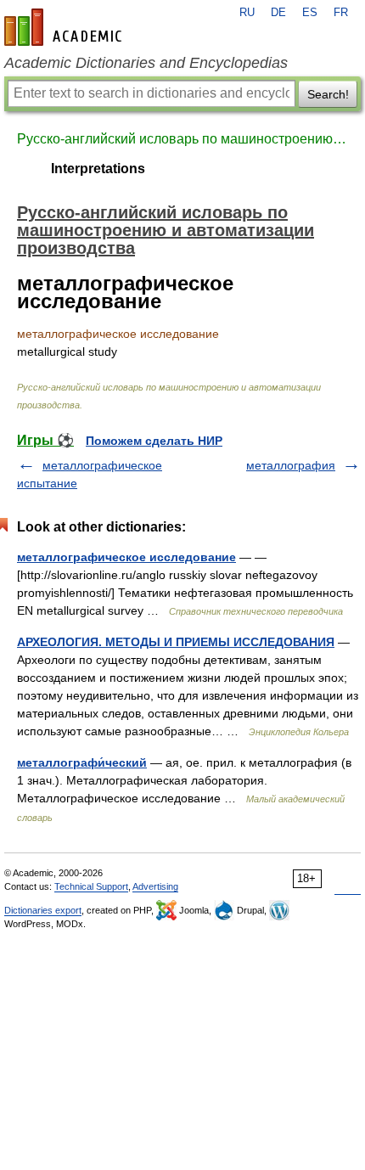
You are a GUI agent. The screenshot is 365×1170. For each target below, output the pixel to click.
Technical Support (91, 886)
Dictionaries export (42, 910)
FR (341, 13)
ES (309, 13)
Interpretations (98, 168)
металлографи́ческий (82, 762)
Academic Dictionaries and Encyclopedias (146, 62)
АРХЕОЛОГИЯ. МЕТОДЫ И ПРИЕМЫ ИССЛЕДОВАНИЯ (175, 642)
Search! (328, 94)
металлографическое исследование (126, 557)
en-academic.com (65, 27)
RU (247, 13)
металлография (290, 465)
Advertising (155, 886)
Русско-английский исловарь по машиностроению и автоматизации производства (182, 139)
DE (278, 13)
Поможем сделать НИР (154, 440)
